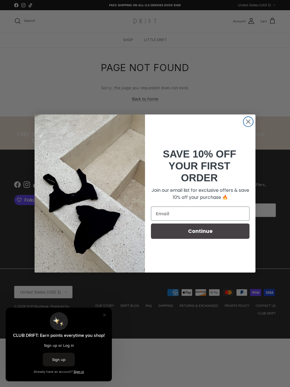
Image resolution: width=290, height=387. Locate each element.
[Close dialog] (248, 122)
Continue (200, 231)
